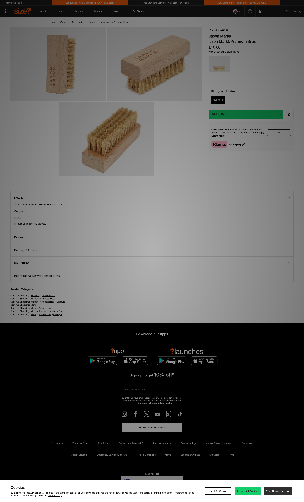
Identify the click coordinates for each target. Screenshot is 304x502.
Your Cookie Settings (278, 490)
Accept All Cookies (248, 491)
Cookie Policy (55, 495)
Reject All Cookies (218, 490)
